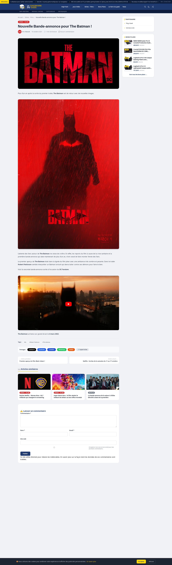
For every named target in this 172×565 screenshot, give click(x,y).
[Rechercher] (145, 7)
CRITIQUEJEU (62, 11)
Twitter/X (32, 349)
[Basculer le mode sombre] (148, 6)
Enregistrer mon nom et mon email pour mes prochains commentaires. (101, 447)
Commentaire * (25, 413)
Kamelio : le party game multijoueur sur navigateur (43, 1)
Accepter (141, 561)
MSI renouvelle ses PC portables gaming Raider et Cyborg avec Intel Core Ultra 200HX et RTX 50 (90, 1)
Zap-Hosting (24, 11)
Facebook (41, 349)
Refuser (151, 561)
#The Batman (46, 342)
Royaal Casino (37, 11)
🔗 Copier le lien (82, 349)
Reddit (71, 349)
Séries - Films (29, 17)
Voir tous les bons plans (138, 74)
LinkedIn (51, 349)
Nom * (22, 430)
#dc (25, 342)
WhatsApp (62, 349)
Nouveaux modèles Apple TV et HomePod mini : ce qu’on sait (141, 1)
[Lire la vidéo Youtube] (68, 304)
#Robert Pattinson (34, 342)
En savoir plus (91, 561)
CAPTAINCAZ (50, 11)
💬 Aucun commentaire (66, 31)
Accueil (20, 17)
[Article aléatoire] (152, 6)
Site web (23, 439)
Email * (71, 430)
